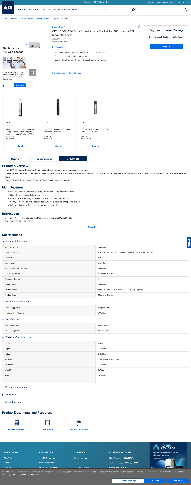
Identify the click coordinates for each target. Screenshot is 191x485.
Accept (155, 480)
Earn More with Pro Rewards (123, 2)
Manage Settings (128, 480)
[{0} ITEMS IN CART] (187, 10)
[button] (189, 242)
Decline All (178, 480)
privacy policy (62, 472)
